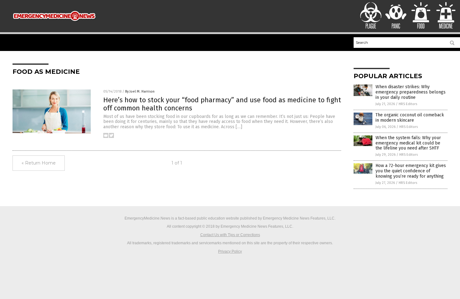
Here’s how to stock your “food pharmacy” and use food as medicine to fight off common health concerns (222, 104)
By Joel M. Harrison (140, 91)
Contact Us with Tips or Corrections (230, 235)
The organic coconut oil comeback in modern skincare (410, 117)
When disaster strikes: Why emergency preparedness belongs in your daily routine (411, 92)
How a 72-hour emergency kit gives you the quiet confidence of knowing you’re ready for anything (411, 171)
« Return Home (39, 163)
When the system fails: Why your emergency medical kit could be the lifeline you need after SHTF (408, 143)
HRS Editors (408, 104)
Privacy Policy (230, 251)
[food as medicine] (54, 24)
